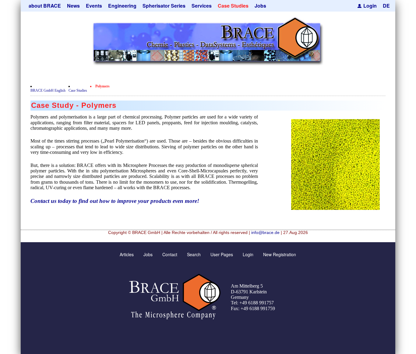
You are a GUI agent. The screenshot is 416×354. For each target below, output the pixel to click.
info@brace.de (265, 232)
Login (370, 5)
